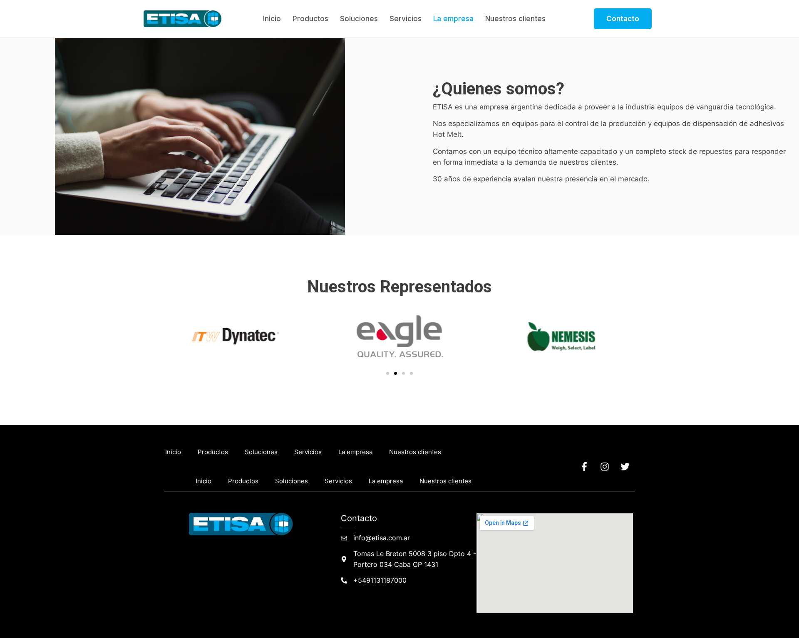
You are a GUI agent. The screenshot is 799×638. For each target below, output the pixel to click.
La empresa (453, 19)
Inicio (272, 19)
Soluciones (359, 19)
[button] (387, 373)
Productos (310, 19)
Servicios (406, 19)
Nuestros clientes (515, 19)
